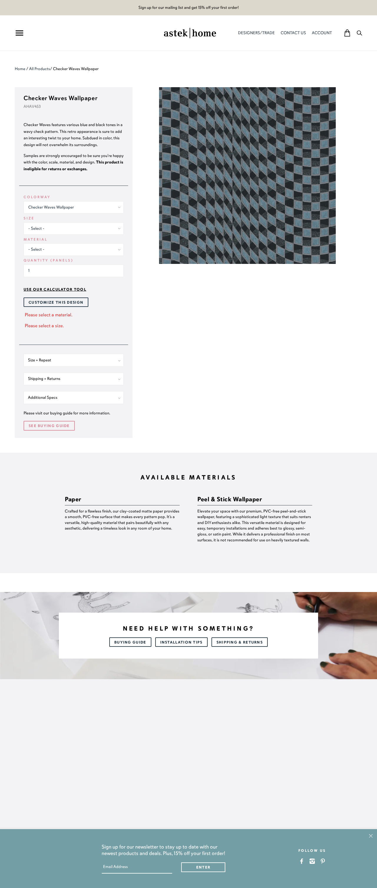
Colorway (37, 197)
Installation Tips (181, 642)
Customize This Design (56, 302)
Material (35, 239)
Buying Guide (130, 642)
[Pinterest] (323, 861)
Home (20, 68)
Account (322, 32)
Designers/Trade (256, 32)
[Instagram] (312, 861)
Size (29, 218)
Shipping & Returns (239, 642)
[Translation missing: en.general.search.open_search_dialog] (359, 32)
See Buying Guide (49, 426)
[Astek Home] (189, 32)
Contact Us (293, 32)
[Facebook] (302, 861)
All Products (39, 68)
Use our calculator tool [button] (55, 289)
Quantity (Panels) (48, 260)
